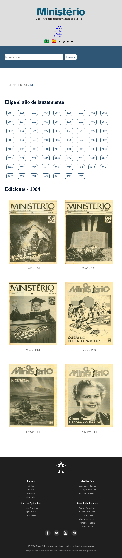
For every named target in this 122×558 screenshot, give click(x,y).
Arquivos (58, 31)
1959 (69, 113)
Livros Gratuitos (31, 508)
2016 (104, 167)
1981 (10, 140)
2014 (80, 167)
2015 (92, 167)
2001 (34, 158)
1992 (34, 149)
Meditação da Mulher (87, 490)
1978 (81, 131)
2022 (69, 176)
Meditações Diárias (87, 486)
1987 (81, 140)
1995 (69, 149)
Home (59, 26)
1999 (10, 158)
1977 (69, 131)
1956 (34, 113)
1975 (45, 131)
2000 (22, 158)
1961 (92, 113)
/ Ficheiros (20, 85)
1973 (22, 131)
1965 (34, 122)
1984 (45, 140)
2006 (92, 158)
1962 (104, 113)
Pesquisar (70, 57)
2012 (57, 167)
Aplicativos (31, 512)
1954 (10, 113)
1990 (10, 149)
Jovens (31, 490)
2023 (81, 176)
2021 (57, 176)
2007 (104, 158)
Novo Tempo (87, 527)
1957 (45, 113)
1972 (10, 131)
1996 (81, 149)
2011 (45, 167)
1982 (22, 140)
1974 (34, 131)
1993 (45, 149)
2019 (34, 176)
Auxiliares (31, 493)
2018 (22, 176)
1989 (104, 140)
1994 (57, 149)
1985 (57, 140)
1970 (92, 122)
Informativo (31, 497)
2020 (45, 176)
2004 (69, 158)
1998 (104, 149)
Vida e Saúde (87, 515)
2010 (34, 167)
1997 (92, 149)
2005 (81, 158)
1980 (104, 131)
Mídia (59, 33)
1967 (57, 122)
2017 (10, 176)
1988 (92, 140)
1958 (57, 113)
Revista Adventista (87, 508)
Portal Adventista (87, 523)
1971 (104, 122)
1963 (10, 122)
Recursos (58, 36)
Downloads (31, 515)
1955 (22, 113)
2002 (45, 158)
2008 (10, 167)
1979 (92, 131)
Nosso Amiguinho (87, 512)
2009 (22, 167)
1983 (34, 140)
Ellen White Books (87, 519)
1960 (81, 113)
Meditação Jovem (87, 493)
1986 (69, 140)
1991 (22, 149)
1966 (45, 122)
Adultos (30, 486)
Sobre (59, 28)
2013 (69, 167)
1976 (57, 131)
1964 (22, 122)
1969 (81, 122)
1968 (69, 122)
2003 (57, 158)
